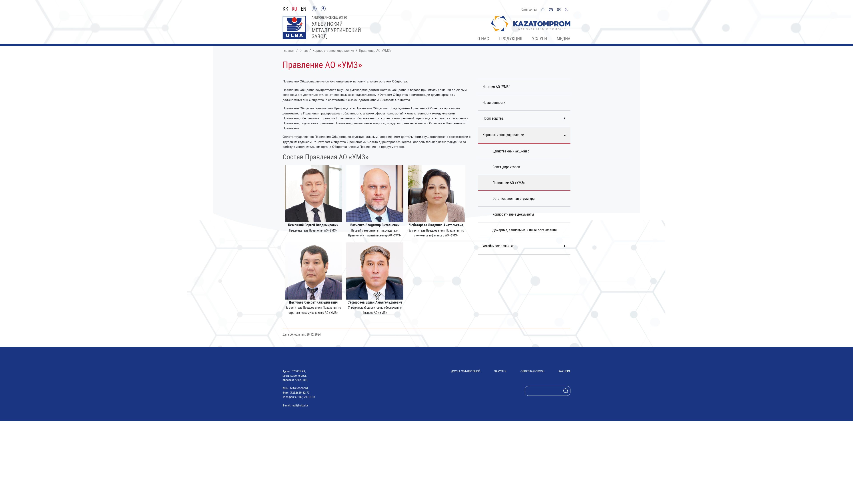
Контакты (529, 9)
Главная (289, 50)
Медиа (563, 38)
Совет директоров (506, 167)
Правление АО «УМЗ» (375, 50)
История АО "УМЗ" (496, 87)
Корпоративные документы (513, 214)
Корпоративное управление (333, 50)
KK (285, 9)
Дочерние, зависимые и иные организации (524, 230)
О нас (483, 38)
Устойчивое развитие (498, 246)
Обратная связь (532, 371)
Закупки (500, 371)
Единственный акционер (510, 151)
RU (294, 9)
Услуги (539, 38)
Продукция (510, 38)
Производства (493, 118)
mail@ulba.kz (300, 405)
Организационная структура (513, 198)
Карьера (564, 371)
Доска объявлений (465, 371)
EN (303, 9)
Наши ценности (493, 102)
